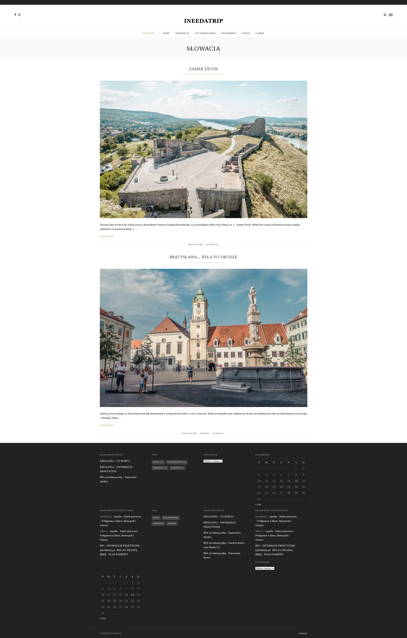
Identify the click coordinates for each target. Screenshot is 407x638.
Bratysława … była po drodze (203, 257)
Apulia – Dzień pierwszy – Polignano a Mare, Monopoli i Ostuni (120, 521)
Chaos (158, 462)
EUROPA (205, 433)
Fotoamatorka (177, 462)
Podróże (177, 468)
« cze (258, 504)
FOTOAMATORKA (205, 33)
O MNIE (259, 33)
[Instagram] (19, 14)
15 (296, 480)
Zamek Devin (203, 69)
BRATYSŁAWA (196, 244)
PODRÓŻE (148, 33)
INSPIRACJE (182, 33)
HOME (166, 33)
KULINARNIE (228, 33)
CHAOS (245, 33)
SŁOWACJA (212, 244)
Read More (107, 236)
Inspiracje (160, 468)
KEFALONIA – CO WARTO (115, 461)
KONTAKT (303, 633)
